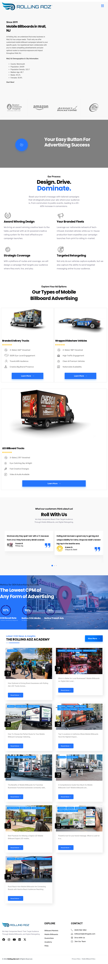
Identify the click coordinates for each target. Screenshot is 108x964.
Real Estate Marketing (85, 709)
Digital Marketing (13, 808)
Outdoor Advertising (39, 808)
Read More (15, 695)
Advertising (61, 650)
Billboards (11, 706)
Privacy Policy (76, 959)
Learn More (26, 376)
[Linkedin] (19, 939)
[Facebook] (3, 939)
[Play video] (21, 145)
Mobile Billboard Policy (88, 959)
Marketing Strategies (90, 650)
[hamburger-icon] (102, 6)
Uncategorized (12, 650)
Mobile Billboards (21, 706)
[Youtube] (14, 939)
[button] (51, 565)
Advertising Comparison (74, 650)
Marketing (70, 706)
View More (92, 638)
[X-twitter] (24, 939)
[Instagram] (9, 939)
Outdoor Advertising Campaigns (67, 709)
